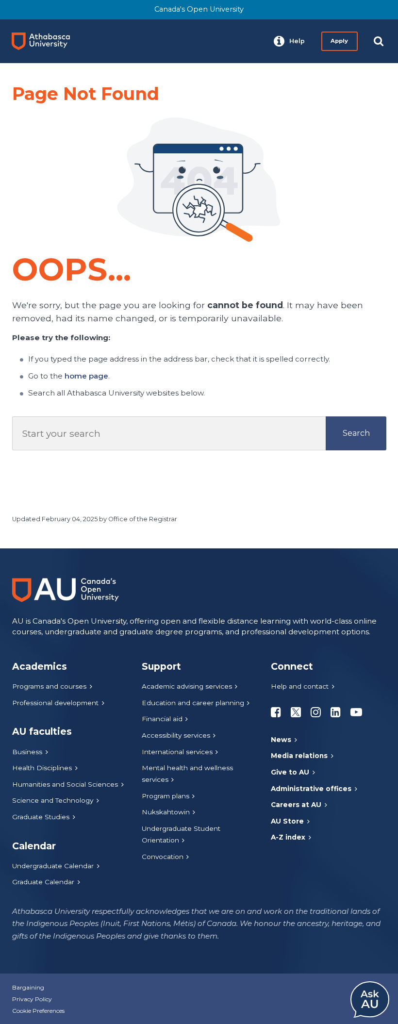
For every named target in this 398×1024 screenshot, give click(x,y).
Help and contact (300, 686)
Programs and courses (49, 686)
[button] (289, 41)
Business (27, 752)
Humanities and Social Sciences (65, 784)
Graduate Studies (40, 817)
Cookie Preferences (38, 1010)
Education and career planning (193, 703)
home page (86, 375)
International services (177, 752)
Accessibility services (176, 735)
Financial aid (162, 719)
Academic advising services (187, 686)
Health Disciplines (42, 768)
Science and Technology (52, 800)
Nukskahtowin (166, 812)
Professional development (55, 703)
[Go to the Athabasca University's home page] (45, 41)
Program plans (165, 796)
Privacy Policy (32, 999)
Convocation (162, 856)
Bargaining (28, 987)
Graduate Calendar (43, 882)
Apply (339, 40)
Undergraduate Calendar (53, 866)
